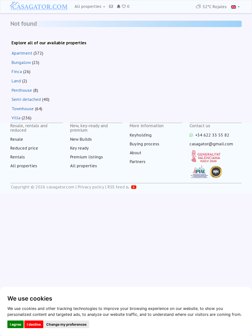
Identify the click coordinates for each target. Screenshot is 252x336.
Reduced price (24, 148)
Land (16, 80)
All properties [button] (89, 6)
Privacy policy (91, 186)
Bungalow (21, 62)
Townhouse (23, 108)
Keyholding (141, 135)
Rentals (17, 156)
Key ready (79, 148)
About (135, 152)
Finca (17, 71)
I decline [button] (34, 324)
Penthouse (22, 90)
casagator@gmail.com (211, 143)
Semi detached (26, 99)
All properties (23, 165)
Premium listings (86, 156)
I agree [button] (15, 324)
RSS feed (116, 186)
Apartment (22, 53)
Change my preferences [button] (66, 324)
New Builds (81, 139)
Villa (16, 117)
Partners (137, 161)
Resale (16, 139)
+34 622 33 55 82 (211, 135)
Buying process (144, 143)
